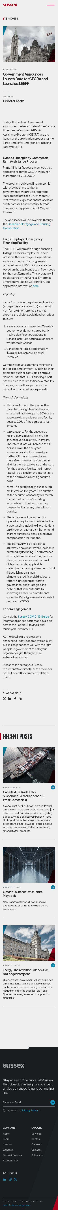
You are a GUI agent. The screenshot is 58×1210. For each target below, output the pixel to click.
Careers (7, 1144)
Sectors (36, 1138)
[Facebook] (15, 699)
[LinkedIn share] (9, 699)
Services (36, 1133)
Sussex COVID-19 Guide (33, 616)
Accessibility (10, 1160)
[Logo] (10, 4)
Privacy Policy (30, 1110)
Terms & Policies (12, 1155)
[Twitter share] (4, 699)
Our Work (36, 1144)
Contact (8, 1149)
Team (6, 1138)
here (36, 286)
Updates (36, 1149)
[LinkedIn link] (4, 1179)
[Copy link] (20, 699)
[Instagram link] (10, 1179)
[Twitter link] (15, 1179)
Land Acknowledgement (17, 1205)
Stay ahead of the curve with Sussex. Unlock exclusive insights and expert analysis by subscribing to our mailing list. (28, 1086)
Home (6, 1133)
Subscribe (37, 1155)
